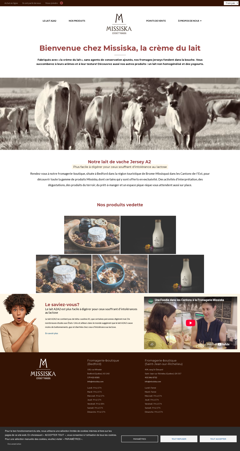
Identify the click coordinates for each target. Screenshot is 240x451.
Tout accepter (218, 438)
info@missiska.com (95, 381)
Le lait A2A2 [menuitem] (49, 20)
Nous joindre (51, 3)
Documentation (14, 444)
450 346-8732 (151, 377)
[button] (92, 235)
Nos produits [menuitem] (77, 20)
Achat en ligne (11, 3)
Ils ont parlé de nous (31, 3)
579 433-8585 (93, 377)
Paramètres (139, 438)
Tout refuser (179, 438)
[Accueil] (119, 20)
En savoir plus (51, 333)
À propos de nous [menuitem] (182, 22)
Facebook (62, 2)
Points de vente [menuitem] (156, 20)
